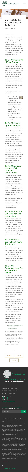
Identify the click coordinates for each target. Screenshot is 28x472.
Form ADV (4, 407)
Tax (15, 28)
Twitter (19, 355)
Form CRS (10, 407)
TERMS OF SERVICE (6, 461)
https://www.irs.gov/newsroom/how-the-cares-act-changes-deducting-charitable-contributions (15, 327)
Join (24, 411)
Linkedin (14, 360)
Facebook (9, 355)
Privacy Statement (17, 407)
